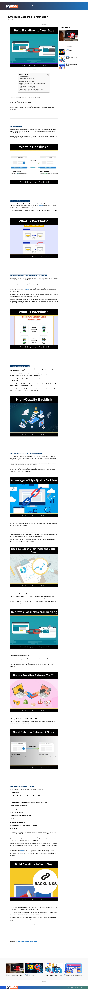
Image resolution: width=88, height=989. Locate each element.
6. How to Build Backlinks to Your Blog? (28, 91)
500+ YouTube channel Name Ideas (67, 43)
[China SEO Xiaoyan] (62, 52)
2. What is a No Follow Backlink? (27, 78)
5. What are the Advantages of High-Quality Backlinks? (32, 83)
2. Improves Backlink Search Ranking (28, 86)
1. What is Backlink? (24, 76)
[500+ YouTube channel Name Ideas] (68, 35)
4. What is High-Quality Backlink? (27, 81)
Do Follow (40, 205)
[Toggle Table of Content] (46, 75)
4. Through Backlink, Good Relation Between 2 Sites (31, 89)
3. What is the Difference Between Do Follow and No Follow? (33, 80)
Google (28, 289)
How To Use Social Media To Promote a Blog (26, 941)
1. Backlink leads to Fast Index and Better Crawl (30, 84)
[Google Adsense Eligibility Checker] (62, 66)
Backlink (22, 850)
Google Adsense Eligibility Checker (73, 975)
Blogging (60, 41)
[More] (81, 22)
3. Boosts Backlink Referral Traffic (27, 87)
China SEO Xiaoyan (70, 50)
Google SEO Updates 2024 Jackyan (53, 975)
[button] (80, 8)
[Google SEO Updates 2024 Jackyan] (62, 59)
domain (11, 598)
